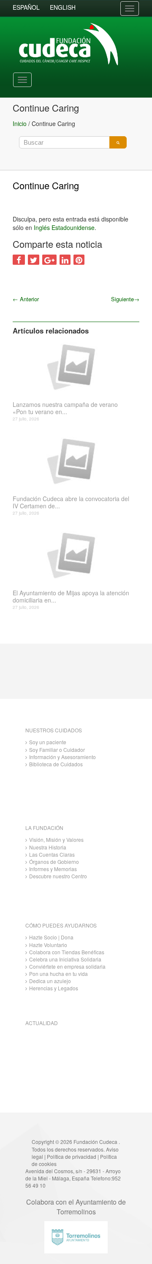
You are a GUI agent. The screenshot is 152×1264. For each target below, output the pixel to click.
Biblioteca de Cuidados (56, 764)
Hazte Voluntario (48, 944)
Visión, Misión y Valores (56, 839)
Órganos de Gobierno (54, 861)
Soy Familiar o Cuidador (57, 749)
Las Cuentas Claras (52, 854)
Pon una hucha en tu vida (58, 973)
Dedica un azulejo (50, 980)
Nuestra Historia (47, 847)
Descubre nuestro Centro (58, 876)
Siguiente (125, 299)
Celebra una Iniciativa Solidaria (65, 959)
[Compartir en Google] (49, 259)
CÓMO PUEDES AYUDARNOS (61, 925)
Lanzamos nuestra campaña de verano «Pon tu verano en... (65, 408)
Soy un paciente (47, 742)
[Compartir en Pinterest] (79, 259)
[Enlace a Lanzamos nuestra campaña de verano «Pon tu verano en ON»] (73, 366)
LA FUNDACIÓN (44, 827)
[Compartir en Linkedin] (65, 259)
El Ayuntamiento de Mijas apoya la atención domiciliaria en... (71, 596)
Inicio (20, 123)
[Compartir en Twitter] (33, 259)
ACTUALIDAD (41, 1022)
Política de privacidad (71, 1156)
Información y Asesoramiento (62, 756)
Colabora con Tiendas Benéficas (66, 952)
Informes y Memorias (53, 868)
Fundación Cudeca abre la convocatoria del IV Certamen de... (71, 502)
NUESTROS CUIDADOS (53, 730)
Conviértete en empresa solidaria (67, 966)
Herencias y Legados (53, 988)
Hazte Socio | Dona (51, 937)
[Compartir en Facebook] (19, 259)
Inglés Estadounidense (64, 227)
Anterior (26, 299)
